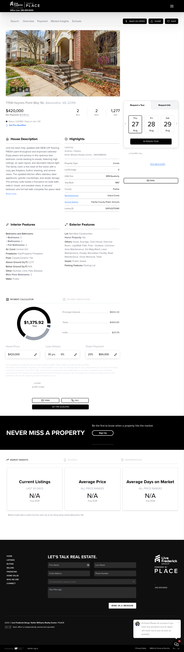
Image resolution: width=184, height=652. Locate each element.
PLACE (61, 623)
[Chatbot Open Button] (176, 644)
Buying (10, 564)
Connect (11, 583)
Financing (12, 572)
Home (9, 556)
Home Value (13, 576)
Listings (11, 560)
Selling (10, 568)
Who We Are (13, 579)
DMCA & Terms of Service (160, 648)
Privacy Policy (140, 648)
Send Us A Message (122, 606)
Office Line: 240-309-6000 (21, 10)
